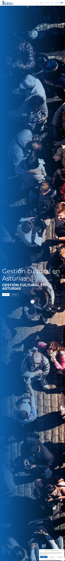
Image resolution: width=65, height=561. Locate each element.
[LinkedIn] (62, 2)
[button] (63, 550)
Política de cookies (50, 559)
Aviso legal (54, 559)
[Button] (32, 302)
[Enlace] (7, 3)
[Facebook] (60, 2)
